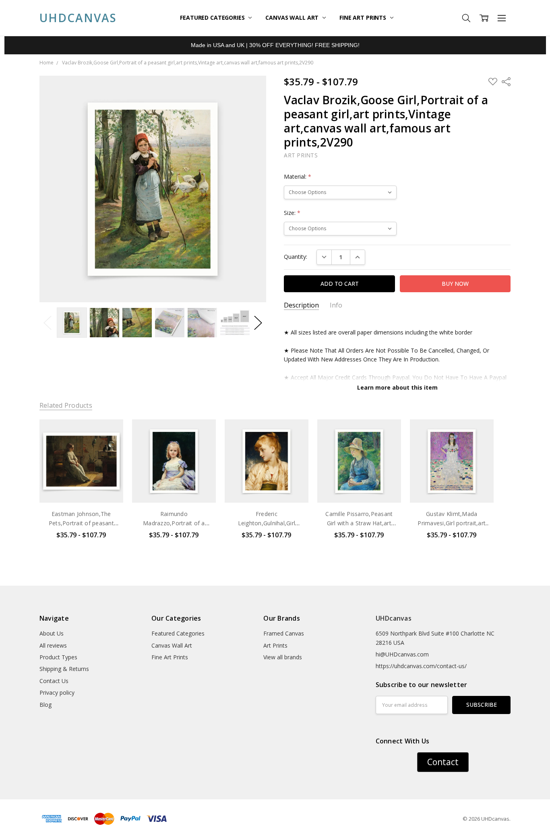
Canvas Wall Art (292, 17)
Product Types (58, 657)
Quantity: (295, 256)
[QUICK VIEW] (108, 433)
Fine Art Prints (363, 17)
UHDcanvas (393, 618)
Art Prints (275, 645)
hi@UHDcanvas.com (402, 654)
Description (301, 305)
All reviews (53, 645)
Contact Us (53, 681)
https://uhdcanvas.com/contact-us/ (421, 666)
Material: (297, 176)
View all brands (282, 657)
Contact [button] (443, 762)
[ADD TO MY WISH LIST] (108, 446)
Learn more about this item (397, 387)
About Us (51, 633)
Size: (292, 213)
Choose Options (81, 486)
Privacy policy (56, 692)
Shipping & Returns (64, 669)
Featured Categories (213, 17)
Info (336, 305)
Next (258, 322)
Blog (45, 704)
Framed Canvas (283, 633)
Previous (47, 322)
